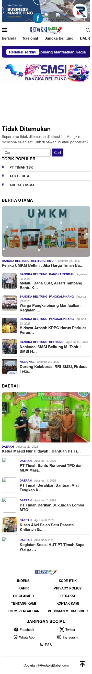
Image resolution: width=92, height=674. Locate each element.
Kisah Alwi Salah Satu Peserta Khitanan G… (47, 527)
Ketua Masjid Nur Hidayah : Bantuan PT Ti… (41, 451)
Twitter (70, 629)
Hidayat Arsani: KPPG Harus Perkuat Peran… (53, 330)
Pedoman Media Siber (68, 610)
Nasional (27, 362)
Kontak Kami (67, 603)
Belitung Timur (43, 261)
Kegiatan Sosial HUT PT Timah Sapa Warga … (52, 546)
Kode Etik (68, 580)
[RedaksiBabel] (46, 29)
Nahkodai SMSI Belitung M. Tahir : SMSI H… (50, 349)
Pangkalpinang (61, 296)
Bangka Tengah (61, 274)
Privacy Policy (68, 588)
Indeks (23, 580)
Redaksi (67, 595)
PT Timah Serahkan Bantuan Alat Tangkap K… (49, 487)
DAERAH (8, 446)
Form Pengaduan (23, 610)
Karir (23, 588)
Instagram (70, 637)
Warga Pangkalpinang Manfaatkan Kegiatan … (50, 307)
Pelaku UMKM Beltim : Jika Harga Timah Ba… (43, 265)
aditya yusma (21, 184)
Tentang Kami (23, 603)
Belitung (56, 342)
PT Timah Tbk (21, 167)
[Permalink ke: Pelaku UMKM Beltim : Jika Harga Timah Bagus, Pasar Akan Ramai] (46, 231)
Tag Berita (19, 175)
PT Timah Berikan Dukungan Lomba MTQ (52, 507)
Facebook (27, 629)
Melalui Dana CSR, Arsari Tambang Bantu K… (51, 285)
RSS (48, 644)
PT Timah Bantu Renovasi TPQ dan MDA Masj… (51, 467)
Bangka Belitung (16, 261)
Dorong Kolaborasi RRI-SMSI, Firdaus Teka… (53, 368)
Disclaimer (23, 595)
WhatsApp (26, 637)
